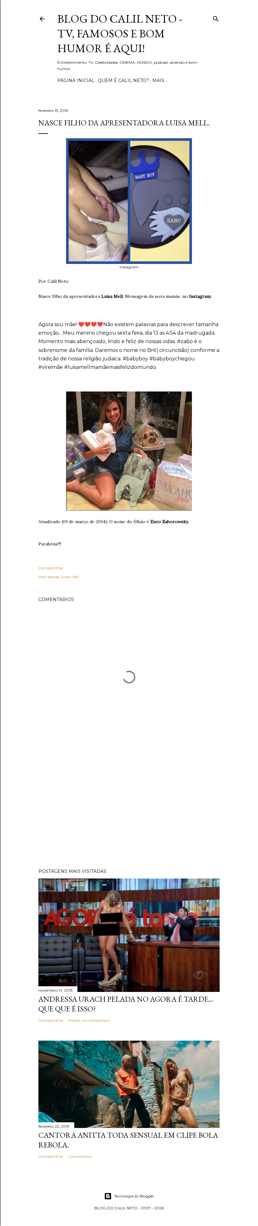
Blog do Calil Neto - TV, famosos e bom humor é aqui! (119, 33)
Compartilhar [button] (51, 568)
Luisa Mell (70, 576)
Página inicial (75, 80)
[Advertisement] (129, 809)
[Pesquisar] (216, 17)
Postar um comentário (89, 1020)
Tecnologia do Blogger (134, 1196)
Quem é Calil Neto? (123, 80)
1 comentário (80, 1156)
